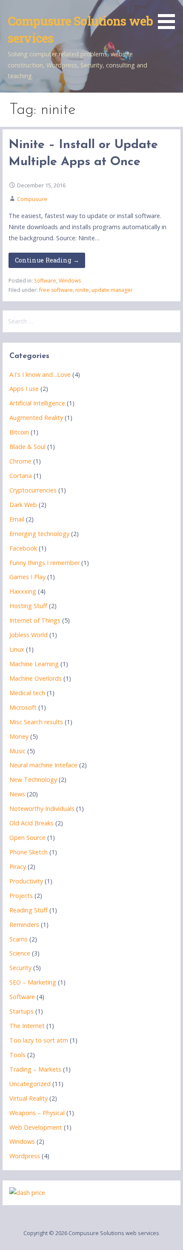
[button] (169, 16)
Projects (21, 896)
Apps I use (24, 389)
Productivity (26, 881)
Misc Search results (36, 722)
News (17, 794)
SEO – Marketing (32, 982)
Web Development (35, 1127)
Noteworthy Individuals (41, 808)
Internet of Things (34, 620)
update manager (112, 290)
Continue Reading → (47, 260)
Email (16, 519)
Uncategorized (30, 1084)
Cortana (20, 476)
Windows (70, 280)
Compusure (32, 199)
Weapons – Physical (37, 1113)
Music (17, 751)
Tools (17, 1055)
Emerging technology (39, 534)
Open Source (27, 837)
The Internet (27, 1026)
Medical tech (27, 693)
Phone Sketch (28, 852)
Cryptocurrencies (33, 490)
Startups (21, 1011)
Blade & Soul (27, 447)
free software (56, 290)
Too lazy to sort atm (38, 1040)
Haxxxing (22, 591)
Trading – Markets (35, 1069)
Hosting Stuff (28, 606)
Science (19, 953)
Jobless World (28, 635)
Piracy (17, 866)
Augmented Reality (36, 418)
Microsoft (23, 707)
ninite (82, 290)
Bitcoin (19, 432)
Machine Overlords (35, 678)
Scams (18, 939)
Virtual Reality (28, 1098)
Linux (16, 649)
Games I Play (27, 577)
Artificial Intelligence (37, 403)
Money (19, 736)
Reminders (24, 925)
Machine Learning (34, 664)
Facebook (23, 548)
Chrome (20, 461)
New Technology (33, 779)
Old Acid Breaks (31, 823)
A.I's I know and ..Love (40, 374)
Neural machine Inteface (43, 765)
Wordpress (24, 1156)
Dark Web (23, 505)
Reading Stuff (28, 910)
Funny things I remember (44, 563)
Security (20, 968)
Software (45, 280)
